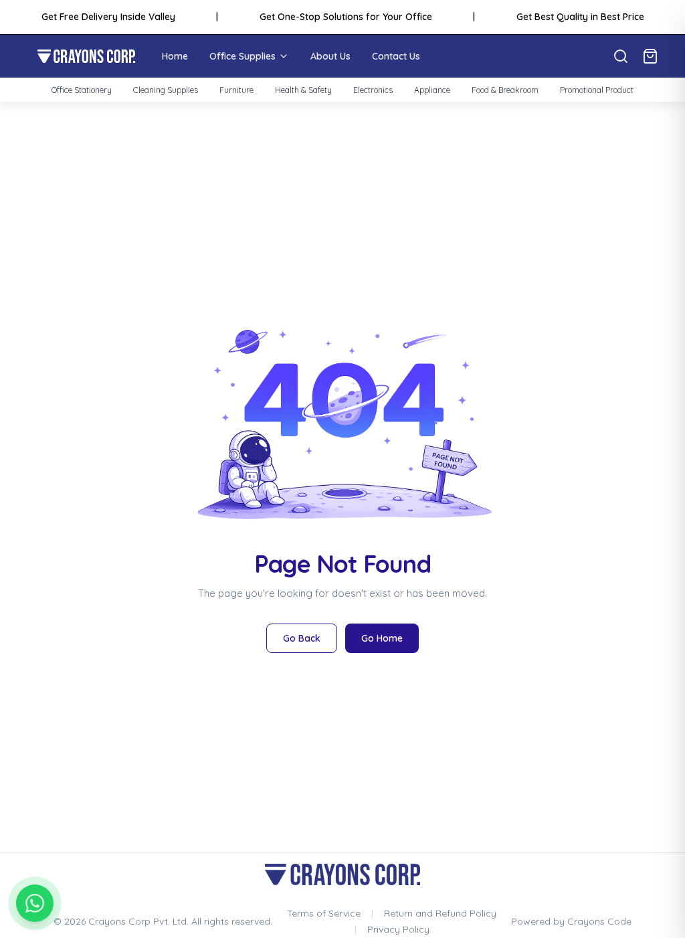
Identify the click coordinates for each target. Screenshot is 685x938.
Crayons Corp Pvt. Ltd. (138, 921)
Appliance (432, 90)
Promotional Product (596, 90)
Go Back (301, 638)
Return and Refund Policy (440, 913)
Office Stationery (82, 90)
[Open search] (621, 56)
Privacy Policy (398, 929)
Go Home (382, 638)
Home (175, 56)
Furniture (236, 90)
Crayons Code (599, 921)
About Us (330, 56)
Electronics (373, 90)
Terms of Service (324, 913)
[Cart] (650, 56)
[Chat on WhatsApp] (35, 903)
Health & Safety (303, 90)
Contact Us (396, 56)
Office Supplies (242, 56)
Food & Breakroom (505, 90)
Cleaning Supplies (165, 90)
